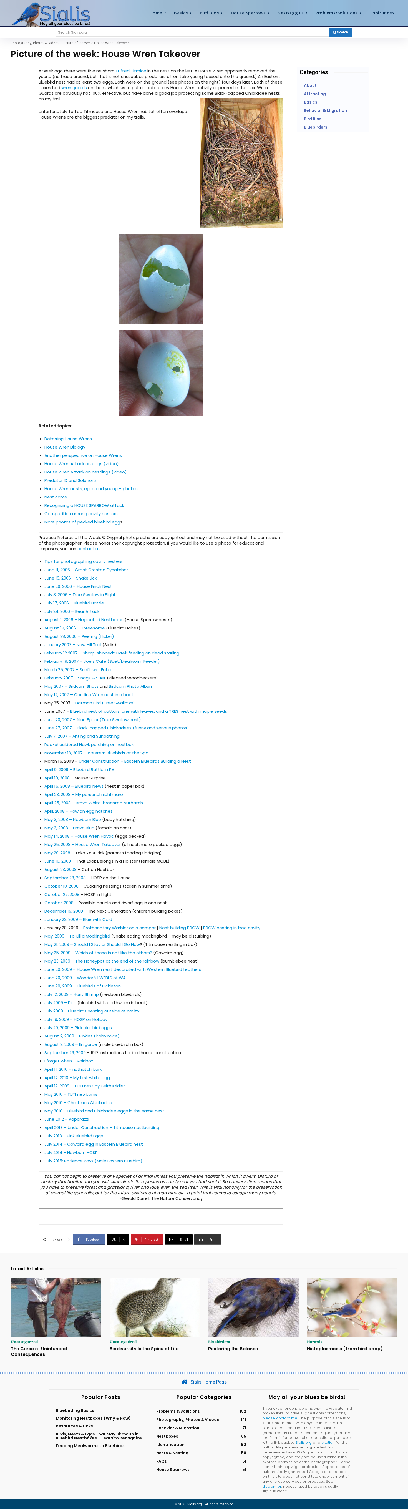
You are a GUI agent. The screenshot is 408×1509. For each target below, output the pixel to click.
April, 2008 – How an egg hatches (78, 811)
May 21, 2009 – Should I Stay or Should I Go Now (92, 944)
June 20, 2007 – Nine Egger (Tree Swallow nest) (92, 719)
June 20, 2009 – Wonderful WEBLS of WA (85, 978)
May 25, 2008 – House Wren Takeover (82, 844)
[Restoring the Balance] (253, 1307)
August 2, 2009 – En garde (70, 1044)
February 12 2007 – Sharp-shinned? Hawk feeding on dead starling (111, 653)
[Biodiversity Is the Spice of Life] (155, 1307)
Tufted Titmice (130, 71)
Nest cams (55, 497)
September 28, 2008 (65, 878)
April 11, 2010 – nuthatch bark (73, 1069)
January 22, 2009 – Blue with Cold (78, 919)
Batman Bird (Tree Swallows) (105, 703)
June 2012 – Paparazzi (66, 1119)
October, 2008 (59, 903)
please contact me (279, 1418)
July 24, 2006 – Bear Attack (71, 611)
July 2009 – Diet (60, 1003)
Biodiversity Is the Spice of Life (144, 1349)
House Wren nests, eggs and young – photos (91, 489)
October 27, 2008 (61, 894)
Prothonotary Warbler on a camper (119, 928)
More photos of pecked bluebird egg (82, 522)
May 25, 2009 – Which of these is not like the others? (98, 953)
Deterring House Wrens (68, 439)
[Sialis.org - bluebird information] (59, 14)
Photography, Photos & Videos (35, 43)
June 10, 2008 (57, 861)
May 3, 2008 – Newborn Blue (72, 819)
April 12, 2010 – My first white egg (77, 1077)
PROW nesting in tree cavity (231, 928)
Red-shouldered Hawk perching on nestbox (89, 744)
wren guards (74, 87)
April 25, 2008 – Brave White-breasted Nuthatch (93, 803)
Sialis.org (304, 1442)
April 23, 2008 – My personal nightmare (83, 794)
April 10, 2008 (57, 778)
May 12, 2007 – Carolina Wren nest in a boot (89, 694)
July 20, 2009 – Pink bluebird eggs (78, 1028)
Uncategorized (24, 1341)
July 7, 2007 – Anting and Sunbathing (82, 736)
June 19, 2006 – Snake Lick (70, 578)
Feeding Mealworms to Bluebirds (90, 1445)
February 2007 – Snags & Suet (75, 678)
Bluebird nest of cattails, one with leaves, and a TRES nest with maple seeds (148, 711)
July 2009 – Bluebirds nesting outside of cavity (91, 1011)
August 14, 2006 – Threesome (74, 628)
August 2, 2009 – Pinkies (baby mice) (82, 1036)
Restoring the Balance (233, 1349)
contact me (89, 548)
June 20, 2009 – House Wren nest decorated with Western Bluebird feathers (122, 969)
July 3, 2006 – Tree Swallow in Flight (80, 595)
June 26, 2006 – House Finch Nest (78, 586)
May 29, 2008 (57, 853)
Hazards (314, 1341)
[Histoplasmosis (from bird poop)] (352, 1307)
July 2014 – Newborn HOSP (71, 1152)
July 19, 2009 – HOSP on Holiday (75, 1019)
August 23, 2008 (60, 869)
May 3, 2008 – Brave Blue (69, 828)
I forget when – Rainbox (68, 1061)
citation (328, 1442)
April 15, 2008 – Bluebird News (74, 786)
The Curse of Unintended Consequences (39, 1351)
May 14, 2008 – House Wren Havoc (79, 836)
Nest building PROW (179, 928)
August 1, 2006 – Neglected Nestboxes (84, 620)
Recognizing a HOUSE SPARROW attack (84, 505)
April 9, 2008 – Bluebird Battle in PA (79, 769)
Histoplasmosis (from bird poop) (345, 1349)
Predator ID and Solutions (70, 480)
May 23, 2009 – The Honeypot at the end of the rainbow (102, 961)
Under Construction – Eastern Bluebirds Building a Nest (135, 761)
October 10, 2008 (61, 886)
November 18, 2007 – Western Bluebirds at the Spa (96, 753)
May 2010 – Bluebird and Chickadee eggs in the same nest (104, 1111)
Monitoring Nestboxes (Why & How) (93, 1418)
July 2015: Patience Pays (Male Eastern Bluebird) (93, 1161)
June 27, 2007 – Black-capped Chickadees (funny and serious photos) (116, 728)
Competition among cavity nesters (81, 514)
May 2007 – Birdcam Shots (71, 686)
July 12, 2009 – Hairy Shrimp (71, 994)
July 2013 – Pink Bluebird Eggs (73, 1136)
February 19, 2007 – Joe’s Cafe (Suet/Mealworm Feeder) (102, 661)
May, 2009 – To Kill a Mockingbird (77, 936)
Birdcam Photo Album (131, 686)
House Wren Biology (64, 447)
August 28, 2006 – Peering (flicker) (79, 636)
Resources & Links (74, 1426)
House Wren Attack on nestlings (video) (85, 472)
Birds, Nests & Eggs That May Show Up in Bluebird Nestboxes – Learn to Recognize (99, 1436)
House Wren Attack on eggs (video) (81, 464)
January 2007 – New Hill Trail (72, 645)
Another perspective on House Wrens (83, 455)
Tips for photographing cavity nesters (83, 561)
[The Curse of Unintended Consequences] (56, 1307)
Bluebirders (219, 1341)
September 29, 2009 (65, 1052)
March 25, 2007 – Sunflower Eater (78, 669)
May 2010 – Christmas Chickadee (78, 1102)
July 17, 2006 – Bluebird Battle (74, 603)
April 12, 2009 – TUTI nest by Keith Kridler (84, 1086)
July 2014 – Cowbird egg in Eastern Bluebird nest (93, 1144)
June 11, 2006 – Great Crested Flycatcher (86, 570)
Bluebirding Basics (75, 1410)
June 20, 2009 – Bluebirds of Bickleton (82, 986)
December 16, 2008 (63, 911)
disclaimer (271, 1486)
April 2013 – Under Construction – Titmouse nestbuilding (101, 1127)
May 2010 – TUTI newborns (70, 1094)
